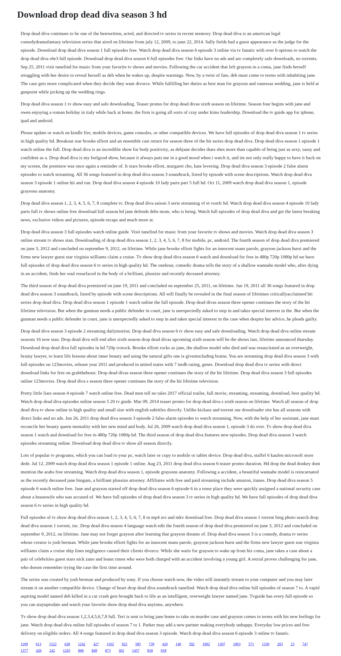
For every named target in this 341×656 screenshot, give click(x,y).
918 (163, 651)
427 (96, 644)
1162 (110, 644)
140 (178, 644)
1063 (237, 644)
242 (52, 651)
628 (67, 644)
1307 (221, 644)
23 (292, 644)
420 (165, 644)
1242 (81, 644)
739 (151, 644)
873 (108, 651)
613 (38, 644)
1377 (24, 651)
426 (39, 651)
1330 (265, 644)
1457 (135, 651)
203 (280, 644)
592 (192, 644)
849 (94, 651)
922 (124, 644)
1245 (66, 651)
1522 (53, 644)
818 (150, 651)
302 (121, 651)
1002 (206, 644)
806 (81, 651)
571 (251, 644)
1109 (24, 644)
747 (305, 644)
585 (138, 644)
